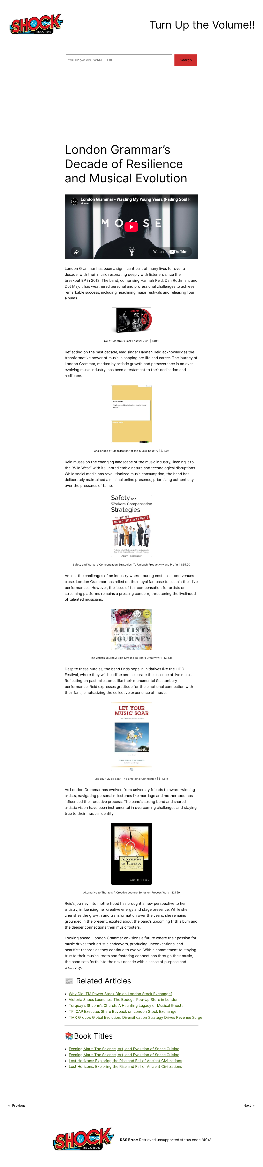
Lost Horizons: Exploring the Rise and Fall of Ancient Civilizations (125, 1061)
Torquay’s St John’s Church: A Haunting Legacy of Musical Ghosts (126, 1005)
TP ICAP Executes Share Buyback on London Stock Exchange (122, 1011)
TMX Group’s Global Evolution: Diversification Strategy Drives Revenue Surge (135, 1017)
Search (186, 60)
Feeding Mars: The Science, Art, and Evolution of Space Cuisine (124, 1049)
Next (247, 1105)
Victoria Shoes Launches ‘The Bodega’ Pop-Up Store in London (124, 999)
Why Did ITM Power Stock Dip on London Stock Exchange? (120, 994)
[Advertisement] (131, 109)
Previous (18, 1105)
